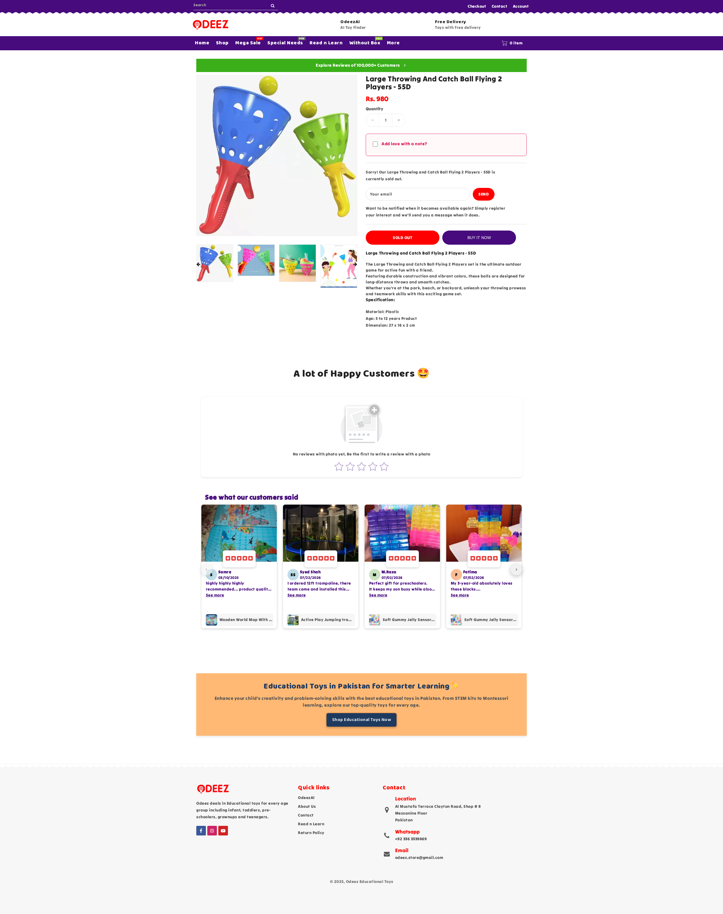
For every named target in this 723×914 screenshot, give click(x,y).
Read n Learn (311, 823)
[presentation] (198, 265)
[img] (239, 559)
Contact (500, 6)
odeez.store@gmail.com (419, 857)
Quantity (374, 109)
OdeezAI (306, 797)
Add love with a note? (404, 143)
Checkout (477, 6)
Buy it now (479, 237)
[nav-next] (516, 569)
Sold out (402, 237)
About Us (307, 806)
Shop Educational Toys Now (361, 720)
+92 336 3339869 (411, 838)
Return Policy (311, 832)
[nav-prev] (206, 569)
